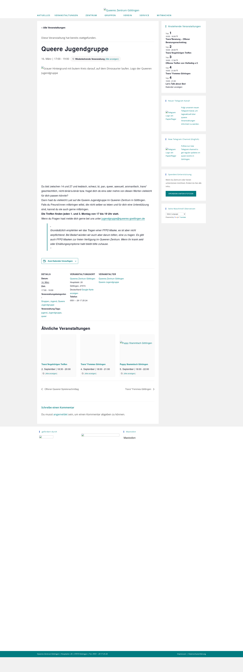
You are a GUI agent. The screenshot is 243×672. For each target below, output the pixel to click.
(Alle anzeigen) (112, 58)
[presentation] (58, 347)
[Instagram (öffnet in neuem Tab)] (200, 2)
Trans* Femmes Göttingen (93, 364)
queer (44, 316)
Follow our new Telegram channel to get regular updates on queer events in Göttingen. (190, 152)
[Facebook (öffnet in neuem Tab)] (195, 2)
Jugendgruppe (55, 312)
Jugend (53, 301)
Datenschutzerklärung (197, 654)
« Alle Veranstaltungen (53, 27)
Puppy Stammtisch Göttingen (134, 364)
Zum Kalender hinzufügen (60, 261)
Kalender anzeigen (174, 87)
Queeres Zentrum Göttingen (82, 278)
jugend (44, 312)
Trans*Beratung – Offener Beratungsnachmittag (178, 41)
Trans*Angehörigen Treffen (54, 364)
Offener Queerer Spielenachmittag (61, 389)
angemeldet (60, 414)
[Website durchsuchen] (203, 15)
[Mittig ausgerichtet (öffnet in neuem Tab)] (204, 2)
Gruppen (45, 301)
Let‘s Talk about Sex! (176, 83)
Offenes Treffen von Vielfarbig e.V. (182, 63)
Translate (182, 217)
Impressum (181, 654)
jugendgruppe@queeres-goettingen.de (123, 218)
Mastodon (130, 437)
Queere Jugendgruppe (109, 282)
